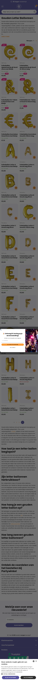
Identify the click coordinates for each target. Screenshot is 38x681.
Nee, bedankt (12, 347)
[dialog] (19, 670)
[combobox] (33, 661)
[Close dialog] (1, 330)
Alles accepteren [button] (10, 677)
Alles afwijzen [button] (28, 677)
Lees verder (26, 672)
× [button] (36, 661)
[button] (19, 674)
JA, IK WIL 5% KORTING (12, 344)
